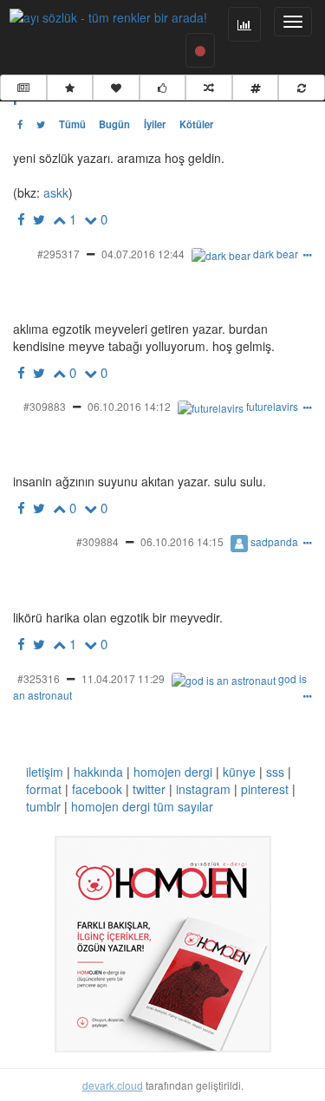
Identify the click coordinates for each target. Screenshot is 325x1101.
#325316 (38, 678)
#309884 (97, 541)
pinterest (265, 789)
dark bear (275, 253)
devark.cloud (112, 1085)
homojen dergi (172, 771)
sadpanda (274, 541)
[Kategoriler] (255, 88)
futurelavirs (272, 406)
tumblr (43, 806)
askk (54, 192)
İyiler (155, 124)
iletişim (44, 771)
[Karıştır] (208, 88)
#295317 (58, 253)
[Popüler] (70, 88)
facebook (97, 789)
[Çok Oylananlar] (163, 88)
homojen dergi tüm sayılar (142, 806)
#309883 (44, 406)
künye (239, 771)
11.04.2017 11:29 (123, 678)
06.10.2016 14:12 (129, 406)
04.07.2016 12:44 (143, 253)
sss (275, 771)
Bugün (114, 124)
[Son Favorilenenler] (116, 88)
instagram (203, 789)
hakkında (98, 771)
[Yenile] (301, 88)
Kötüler (196, 124)
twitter (149, 789)
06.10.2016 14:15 (182, 541)
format (44, 789)
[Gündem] (23, 88)
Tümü (72, 124)
